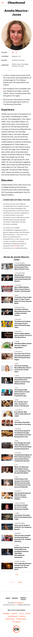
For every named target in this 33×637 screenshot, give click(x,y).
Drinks (16, 477)
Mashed (22, 616)
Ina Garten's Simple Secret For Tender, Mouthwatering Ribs (21, 507)
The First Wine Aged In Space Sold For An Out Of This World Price (23, 335)
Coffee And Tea (18, 351)
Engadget (6, 613)
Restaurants (18, 533)
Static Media (18, 603)
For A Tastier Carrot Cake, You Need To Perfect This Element (21, 404)
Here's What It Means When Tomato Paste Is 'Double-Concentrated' (22, 289)
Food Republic (13, 616)
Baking (16, 295)
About (8, 598)
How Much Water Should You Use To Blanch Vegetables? (22, 345)
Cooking (17, 341)
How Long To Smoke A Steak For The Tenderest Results (22, 527)
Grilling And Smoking (20, 263)
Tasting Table (9, 619)
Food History (18, 319)
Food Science (18, 285)
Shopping (17, 420)
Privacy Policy (23, 598)
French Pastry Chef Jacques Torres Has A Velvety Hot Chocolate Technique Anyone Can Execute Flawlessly (22, 483)
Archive (15, 598)
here (15, 246)
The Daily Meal (21, 619)
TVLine (21, 613)
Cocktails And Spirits (20, 561)
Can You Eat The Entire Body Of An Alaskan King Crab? (23, 517)
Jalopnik (14, 613)
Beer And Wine (18, 331)
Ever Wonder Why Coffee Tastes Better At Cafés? (22, 414)
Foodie (28, 613)
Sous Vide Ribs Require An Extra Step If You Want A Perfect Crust (22, 267)
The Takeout (16, 622)
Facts (16, 387)
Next (20, 582)
